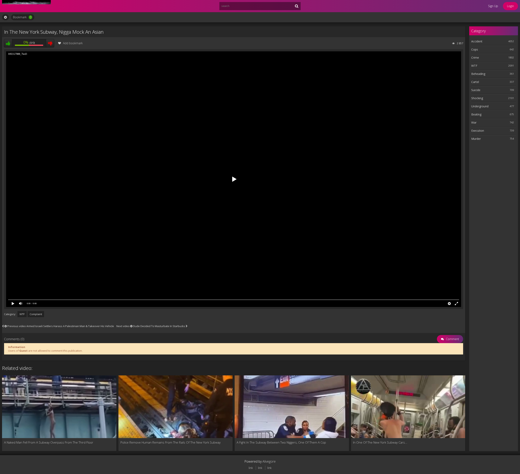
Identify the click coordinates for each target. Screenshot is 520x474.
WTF (22, 314)
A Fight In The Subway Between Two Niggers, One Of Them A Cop (281, 442)
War (474, 122)
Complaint (36, 314)
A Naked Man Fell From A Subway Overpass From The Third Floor (48, 442)
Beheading (478, 74)
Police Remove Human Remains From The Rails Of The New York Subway (170, 442)
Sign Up (493, 6)
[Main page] (26, 6)
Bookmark (22, 17)
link (251, 468)
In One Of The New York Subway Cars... (380, 442)
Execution (477, 131)
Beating (476, 114)
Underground (480, 106)
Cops (474, 49)
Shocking (477, 98)
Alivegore (269, 461)
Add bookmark (73, 43)
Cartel (475, 82)
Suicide (475, 90)
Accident (476, 41)
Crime (475, 57)
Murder (476, 139)
